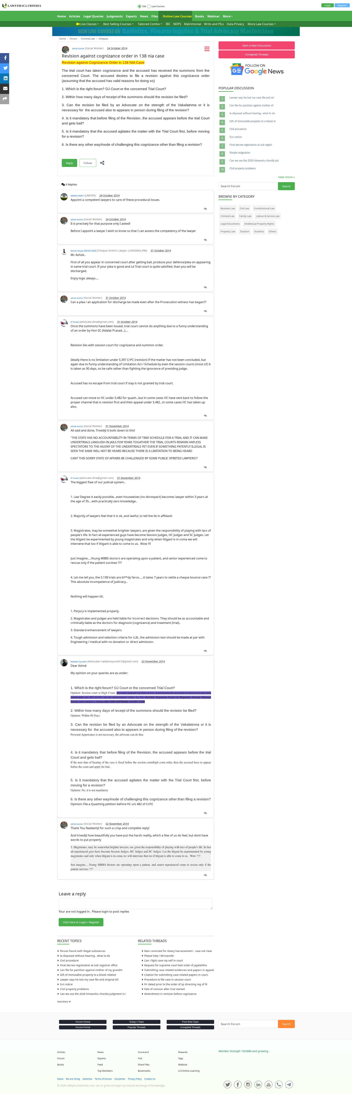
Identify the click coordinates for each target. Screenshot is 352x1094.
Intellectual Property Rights (259, 223)
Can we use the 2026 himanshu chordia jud (254, 160)
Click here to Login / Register (81, 922)
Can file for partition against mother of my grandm (91, 970)
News (144, 16)
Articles (74, 16)
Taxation (244, 231)
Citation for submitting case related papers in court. (176, 974)
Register (342, 5)
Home (61, 16)
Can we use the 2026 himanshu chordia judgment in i (93, 994)
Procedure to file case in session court (167, 979)
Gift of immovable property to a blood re (253, 121)
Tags (180, 1058)
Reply (69, 163)
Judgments (115, 16)
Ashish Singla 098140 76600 (83, 250)
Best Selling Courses (117, 24)
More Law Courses (261, 24)
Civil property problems (74, 989)
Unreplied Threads (256, 54)
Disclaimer (119, 1078)
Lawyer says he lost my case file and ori (252, 97)
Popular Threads (137, 1027)
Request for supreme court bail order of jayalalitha (175, 965)
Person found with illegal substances (82, 951)
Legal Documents (230, 223)
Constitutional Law (264, 208)
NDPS (177, 24)
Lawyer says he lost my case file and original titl (89, 979)
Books (199, 16)
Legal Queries (93, 16)
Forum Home (83, 1021)
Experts (131, 16)
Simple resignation (240, 153)
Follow (88, 163)
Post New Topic (190, 1021)
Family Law (245, 216)
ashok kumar (78, 48)
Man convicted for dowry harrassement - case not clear (178, 951)
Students (259, 231)
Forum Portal (83, 1027)
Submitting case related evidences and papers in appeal (179, 970)
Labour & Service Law (267, 216)
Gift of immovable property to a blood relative (88, 974)
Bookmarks (144, 1070)
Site (144, 6)
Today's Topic (136, 1021)
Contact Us (149, 1078)
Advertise (87, 1078)
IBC (168, 24)
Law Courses (158, 6)
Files (154, 16)
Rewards (183, 1052)
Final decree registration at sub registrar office (89, 965)
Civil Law (244, 208)
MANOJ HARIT (77, 195)
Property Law (228, 231)
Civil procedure (69, 960)
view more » (286, 177)
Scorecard (143, 1052)
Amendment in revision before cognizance (170, 994)
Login (327, 5)
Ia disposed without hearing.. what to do (85, 955)
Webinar (213, 16)
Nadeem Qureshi (79, 661)
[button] (207, 50)
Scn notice (66, 984)
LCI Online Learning (189, 1070)
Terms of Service (103, 1078)
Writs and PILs (214, 24)
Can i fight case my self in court (163, 960)
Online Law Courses (177, 16)
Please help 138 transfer (159, 955)
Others (272, 231)
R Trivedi (75, 322)
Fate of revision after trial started (164, 989)
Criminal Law (227, 216)
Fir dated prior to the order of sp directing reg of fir (176, 984)
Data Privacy (235, 24)
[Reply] (205, 209)
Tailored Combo (149, 24)
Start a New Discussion (256, 45)
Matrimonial (192, 24)
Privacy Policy (135, 1078)
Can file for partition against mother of (251, 105)
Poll (140, 1058)
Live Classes (88, 24)
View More (63, 1001)
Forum (61, 1058)
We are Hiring (73, 1078)
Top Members (105, 1070)
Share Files (143, 1064)
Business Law (228, 208)
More (226, 16)
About (60, 1078)
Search (286, 186)
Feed (100, 1064)
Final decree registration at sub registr (251, 145)
